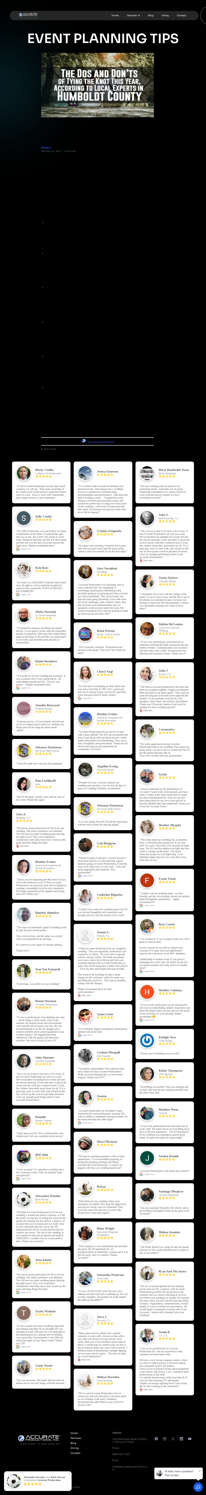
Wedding (46, 147)
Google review (25, 549)
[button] (138, 15)
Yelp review (24, 846)
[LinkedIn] (181, 1439)
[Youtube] (190, 1439)
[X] (173, 1439)
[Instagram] (164, 1439)
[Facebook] (156, 1439)
